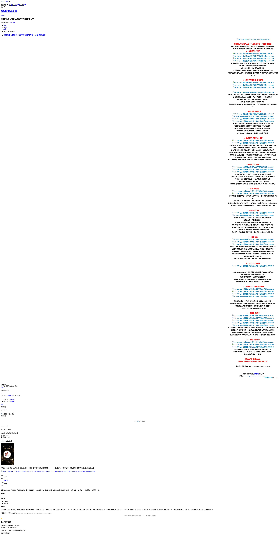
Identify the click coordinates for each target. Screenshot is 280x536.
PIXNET (129, 515)
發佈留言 (3, 415)
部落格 (5, 27)
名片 (5, 29)
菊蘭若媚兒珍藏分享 (269, 377)
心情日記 (12, 22)
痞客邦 (9, 395)
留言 (13, 395)
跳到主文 (3, 15)
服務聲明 (154, 515)
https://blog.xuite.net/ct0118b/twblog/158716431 (256, 376)
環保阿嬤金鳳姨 (9, 11)
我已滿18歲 (3, 533)
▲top (2, 404)
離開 (8, 533)
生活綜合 (12, 399)
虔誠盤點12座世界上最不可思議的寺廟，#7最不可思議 (25, 35)
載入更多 (3, 406)
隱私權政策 (148, 515)
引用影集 (12, 401)
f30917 (2, 387)
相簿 (5, 25)
